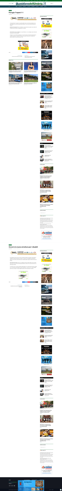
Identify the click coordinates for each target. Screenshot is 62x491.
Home (16, 6)
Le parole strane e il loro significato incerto (48, 155)
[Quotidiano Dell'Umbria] (31, 3)
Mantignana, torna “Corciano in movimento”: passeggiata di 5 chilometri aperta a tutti (15, 71)
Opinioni (41, 6)
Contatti (52, 489)
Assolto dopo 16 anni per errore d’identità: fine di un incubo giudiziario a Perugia (49, 151)
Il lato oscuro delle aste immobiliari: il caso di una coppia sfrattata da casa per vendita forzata (49, 146)
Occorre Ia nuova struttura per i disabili (17, 56)
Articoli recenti (43, 93)
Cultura (37, 6)
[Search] (52, 6)
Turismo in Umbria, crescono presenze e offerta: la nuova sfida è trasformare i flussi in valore (48, 106)
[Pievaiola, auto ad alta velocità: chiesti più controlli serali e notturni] (42, 102)
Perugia (15, 0)
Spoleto (37, 0)
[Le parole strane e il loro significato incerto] (42, 156)
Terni (17, 0)
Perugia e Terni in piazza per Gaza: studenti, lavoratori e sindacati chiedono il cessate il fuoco (46, 176)
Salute (45, 6)
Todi (43, 0)
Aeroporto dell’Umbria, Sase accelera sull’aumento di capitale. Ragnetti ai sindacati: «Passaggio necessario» (48, 96)
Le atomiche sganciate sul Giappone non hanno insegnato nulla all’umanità (49, 160)
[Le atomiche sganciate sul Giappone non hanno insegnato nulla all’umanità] (42, 160)
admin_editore (10, 14)
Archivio (10, 10)
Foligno (20, 0)
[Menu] (9, 6)
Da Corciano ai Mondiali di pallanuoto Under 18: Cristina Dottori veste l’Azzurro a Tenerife (31, 71)
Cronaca (24, 6)
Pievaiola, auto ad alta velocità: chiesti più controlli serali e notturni (49, 102)
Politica (29, 6)
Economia (33, 6)
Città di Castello (27, 0)
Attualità (20, 6)
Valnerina (40, 0)
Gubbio (31, 0)
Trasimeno (46, 0)
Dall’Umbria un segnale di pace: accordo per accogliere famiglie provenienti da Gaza (45, 191)
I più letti (47, 93)
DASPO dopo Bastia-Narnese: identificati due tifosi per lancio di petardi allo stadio (15, 83)
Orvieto (35, 0)
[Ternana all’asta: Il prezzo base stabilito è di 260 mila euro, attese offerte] (31, 78)
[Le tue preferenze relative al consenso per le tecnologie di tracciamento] (60, 489)
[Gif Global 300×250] (46, 22)
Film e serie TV (43, 450)
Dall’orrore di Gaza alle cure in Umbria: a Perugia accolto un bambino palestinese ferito (46, 205)
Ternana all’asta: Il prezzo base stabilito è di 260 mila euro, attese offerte (30, 83)
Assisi (23, 0)
